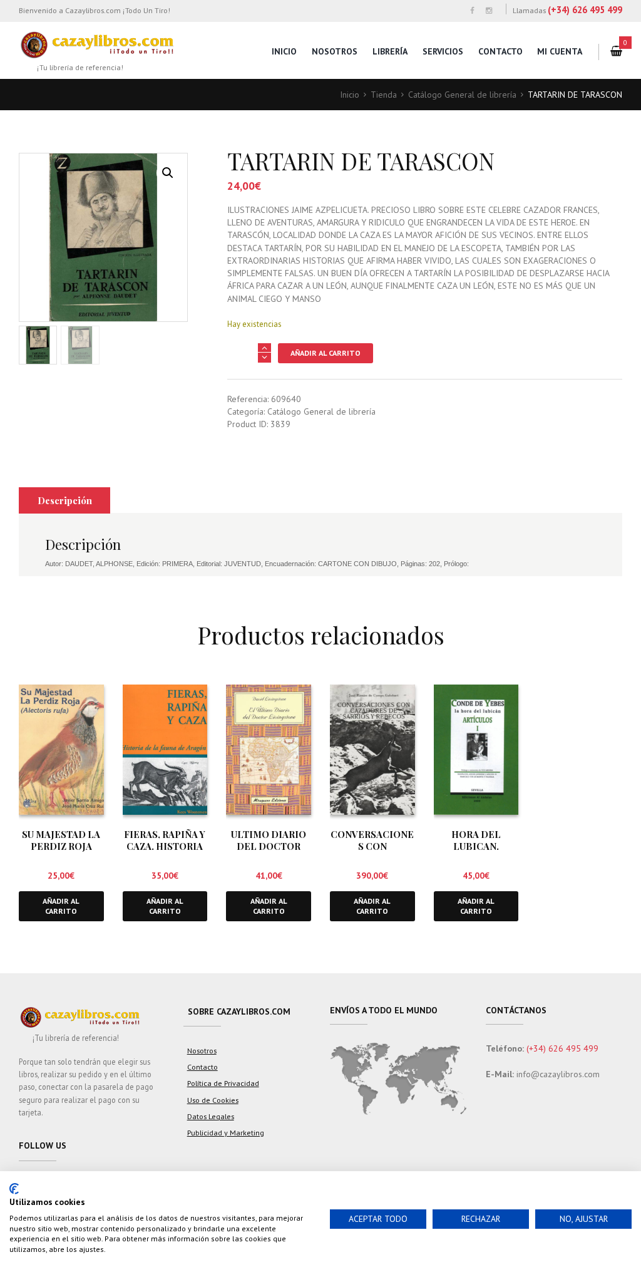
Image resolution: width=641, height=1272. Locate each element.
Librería (390, 51)
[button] (167, 173)
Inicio (284, 51)
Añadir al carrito (325, 353)
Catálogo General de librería (462, 94)
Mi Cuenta (559, 51)
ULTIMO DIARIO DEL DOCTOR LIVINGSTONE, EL (268, 846)
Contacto (500, 51)
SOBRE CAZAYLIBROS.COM (239, 1011)
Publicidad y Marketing (225, 1132)
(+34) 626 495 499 (585, 10)
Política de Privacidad (223, 1083)
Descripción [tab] (65, 500)
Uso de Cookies (212, 1100)
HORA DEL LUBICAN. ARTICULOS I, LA (476, 846)
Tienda (384, 94)
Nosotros (334, 51)
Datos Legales (210, 1116)
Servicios (443, 51)
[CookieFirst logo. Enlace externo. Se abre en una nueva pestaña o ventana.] (14, 1188)
